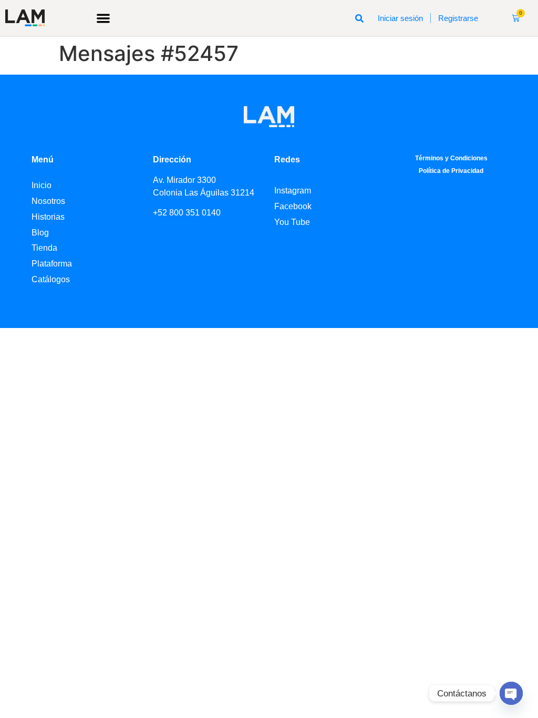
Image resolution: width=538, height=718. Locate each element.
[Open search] (359, 18)
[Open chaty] (511, 693)
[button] (103, 18)
